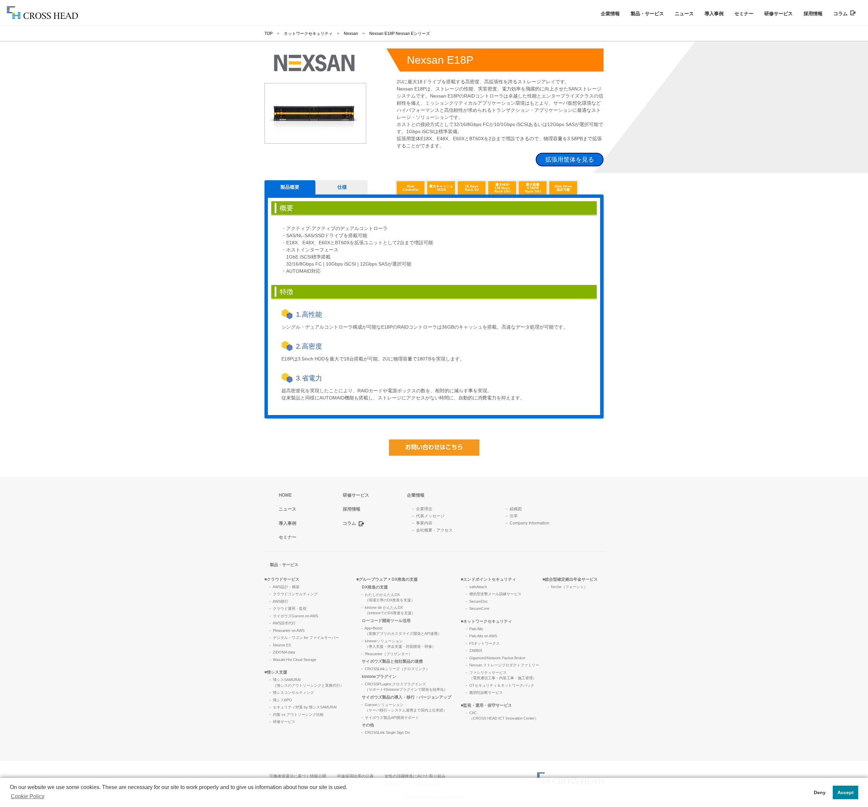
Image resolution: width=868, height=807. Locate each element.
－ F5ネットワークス (482, 643)
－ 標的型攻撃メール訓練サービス (493, 594)
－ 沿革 (511, 516)
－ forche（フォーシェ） (567, 587)
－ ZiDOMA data (281, 652)
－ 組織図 (513, 508)
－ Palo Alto (474, 629)
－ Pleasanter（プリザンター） (386, 654)
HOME (285, 495)
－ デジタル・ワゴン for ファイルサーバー (303, 638)
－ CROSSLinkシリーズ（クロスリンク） (395, 669)
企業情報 (610, 13)
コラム (841, 13)
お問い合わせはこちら (434, 447)
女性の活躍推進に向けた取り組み (415, 776)
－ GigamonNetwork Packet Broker (495, 658)
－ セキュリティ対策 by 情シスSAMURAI (302, 707)
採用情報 (813, 13)
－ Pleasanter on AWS (286, 630)
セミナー (743, 13)
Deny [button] (820, 792)
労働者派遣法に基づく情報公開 (297, 776)
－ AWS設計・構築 (283, 587)
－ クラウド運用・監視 (287, 608)
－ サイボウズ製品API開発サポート (389, 718)
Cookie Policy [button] (27, 796)
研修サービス (778, 13)
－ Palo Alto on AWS (481, 636)
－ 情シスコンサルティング (291, 692)
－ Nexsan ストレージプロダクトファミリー (502, 665)
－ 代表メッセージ (428, 516)
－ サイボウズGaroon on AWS (293, 616)
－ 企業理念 (421, 508)
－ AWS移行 (278, 601)
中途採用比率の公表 (355, 776)
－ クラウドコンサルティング (293, 594)
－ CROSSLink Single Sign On (385, 732)
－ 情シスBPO (280, 700)
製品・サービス (647, 13)
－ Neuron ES (279, 645)
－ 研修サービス (281, 722)
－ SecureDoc (476, 601)
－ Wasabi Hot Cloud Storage (292, 660)
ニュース (684, 13)
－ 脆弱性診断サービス (484, 692)
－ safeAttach (476, 587)
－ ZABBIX (473, 650)
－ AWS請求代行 (282, 623)
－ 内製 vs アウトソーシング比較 (296, 714)
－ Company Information (527, 523)
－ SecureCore (477, 608)
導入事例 (714, 13)
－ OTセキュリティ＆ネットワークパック (499, 685)
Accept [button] (845, 792)
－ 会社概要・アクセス (432, 530)
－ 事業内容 (421, 523)
